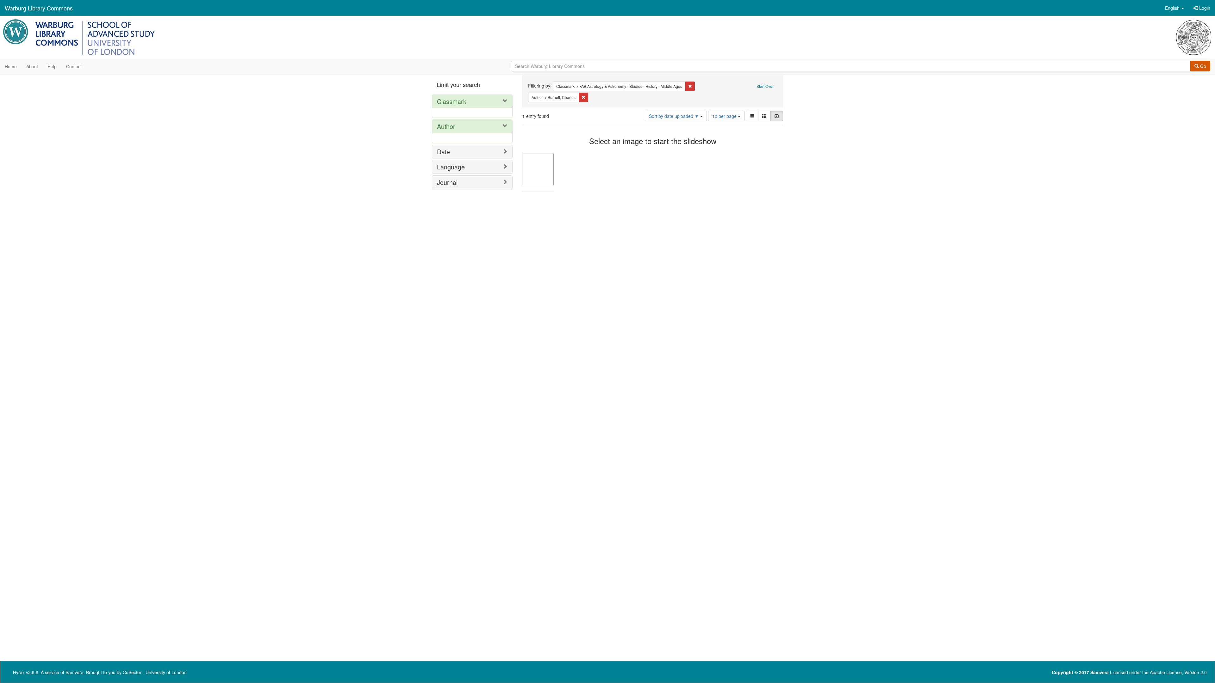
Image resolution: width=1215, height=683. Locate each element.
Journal (447, 182)
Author (446, 126)
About (32, 66)
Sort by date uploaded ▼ (674, 116)
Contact (74, 66)
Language (451, 166)
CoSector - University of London (155, 672)
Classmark (451, 101)
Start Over (765, 86)
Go (1202, 66)
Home (11, 66)
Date (443, 151)
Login (1204, 8)
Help (52, 66)
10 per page (725, 116)
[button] (1174, 8)
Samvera (74, 672)
